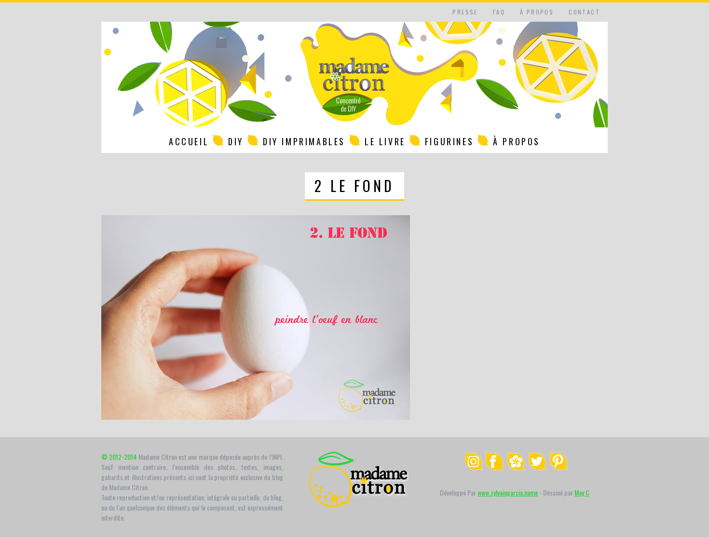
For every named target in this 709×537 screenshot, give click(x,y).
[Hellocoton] (516, 468)
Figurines (449, 141)
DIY (236, 141)
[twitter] (537, 468)
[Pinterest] (558, 468)
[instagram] (473, 468)
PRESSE (464, 12)
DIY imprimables (304, 141)
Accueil (189, 141)
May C (581, 492)
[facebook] (494, 468)
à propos (537, 12)
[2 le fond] (255, 416)
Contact (584, 12)
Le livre (385, 141)
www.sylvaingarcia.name (507, 492)
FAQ (499, 12)
